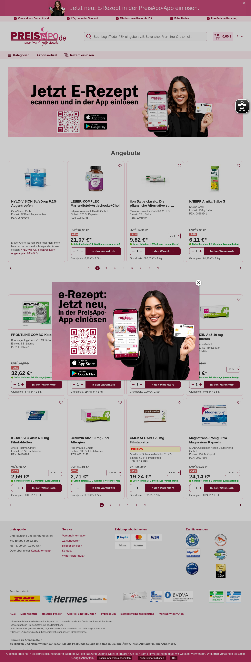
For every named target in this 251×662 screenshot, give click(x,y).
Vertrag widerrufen (171, 613)
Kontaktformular (41, 550)
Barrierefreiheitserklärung (137, 613)
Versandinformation (74, 535)
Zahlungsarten (71, 540)
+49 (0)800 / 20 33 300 (24, 540)
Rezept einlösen (72, 545)
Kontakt (67, 550)
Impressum (108, 613)
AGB (13, 613)
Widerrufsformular (73, 555)
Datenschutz (28, 613)
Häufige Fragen (52, 613)
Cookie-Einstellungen (81, 613)
